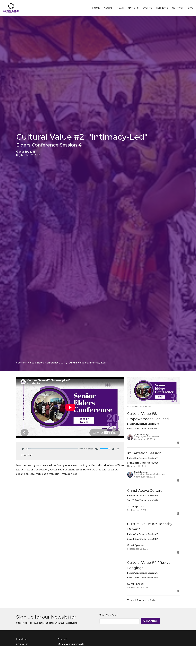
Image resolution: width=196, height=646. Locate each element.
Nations (133, 7)
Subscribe (150, 621)
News (120, 7)
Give (190, 7)
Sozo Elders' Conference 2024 (47, 362)
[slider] (52, 448)
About (108, 7)
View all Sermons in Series (141, 600)
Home (96, 7)
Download (26, 455)
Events (147, 7)
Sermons (162, 7)
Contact (178, 7)
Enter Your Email (108, 615)
